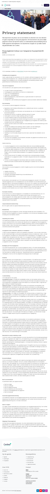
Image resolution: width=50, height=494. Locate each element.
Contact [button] (46, 5)
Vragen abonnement (31, 464)
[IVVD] (7, 5)
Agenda (5, 456)
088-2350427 (21, 71)
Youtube (5, 481)
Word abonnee (30, 462)
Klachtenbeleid (29, 483)
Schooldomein (30, 458)
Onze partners (6, 471)
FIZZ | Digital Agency (17, 490)
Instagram (6, 479)
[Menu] (3, 5)
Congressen (6, 460)
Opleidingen (6, 458)
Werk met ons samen (8, 473)
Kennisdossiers (30, 460)
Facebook (6, 477)
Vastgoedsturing (30, 456)
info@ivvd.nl (34, 71)
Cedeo (15, 449)
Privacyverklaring (29, 482)
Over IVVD (6, 469)
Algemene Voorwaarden (31, 480)
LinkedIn (5, 475)
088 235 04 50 (29, 475)
